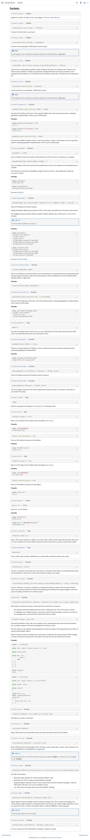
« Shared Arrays (6, 835)
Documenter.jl (38, 837)
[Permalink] (19, 50)
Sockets (14, 8)
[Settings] (84, 3)
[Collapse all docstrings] (88, 3)
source (77, 704)
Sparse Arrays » (84, 835)
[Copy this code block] (77, 28)
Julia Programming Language (53, 837)
